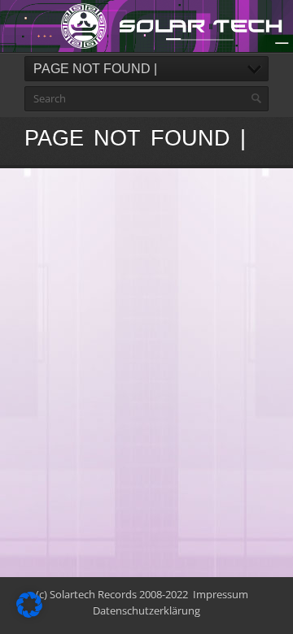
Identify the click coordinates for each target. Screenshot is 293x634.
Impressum (220, 594)
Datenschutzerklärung (146, 610)
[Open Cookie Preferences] (29, 613)
